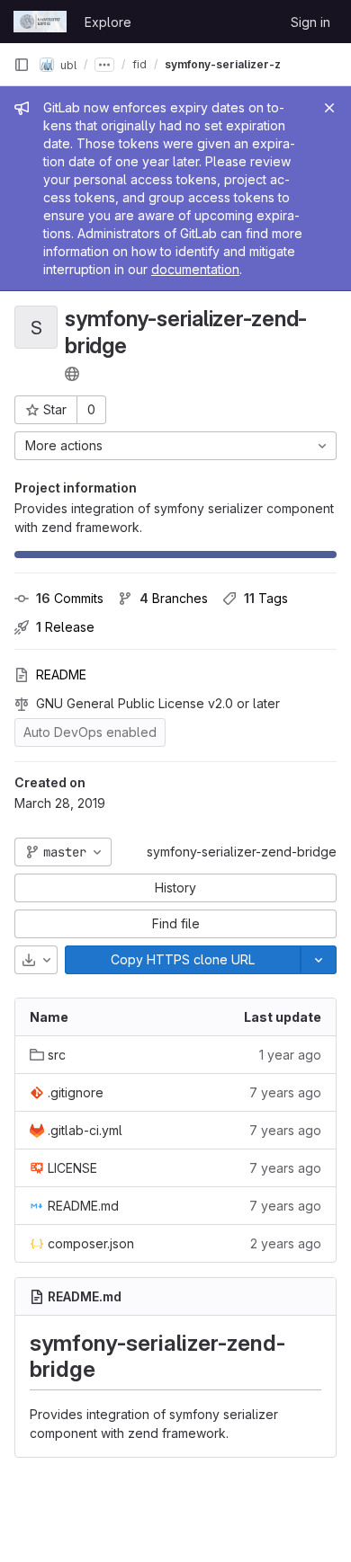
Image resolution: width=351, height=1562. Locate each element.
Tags (266, 598)
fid (139, 64)
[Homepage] (40, 21)
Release (65, 627)
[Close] (329, 108)
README (61, 674)
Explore (108, 22)
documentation (195, 269)
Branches (174, 598)
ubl (67, 64)
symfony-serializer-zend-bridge (242, 851)
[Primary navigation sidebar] (21, 64)
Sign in (310, 22)
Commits (70, 598)
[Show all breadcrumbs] (104, 65)
